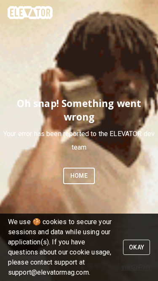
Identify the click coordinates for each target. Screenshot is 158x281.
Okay (137, 247)
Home (79, 175)
